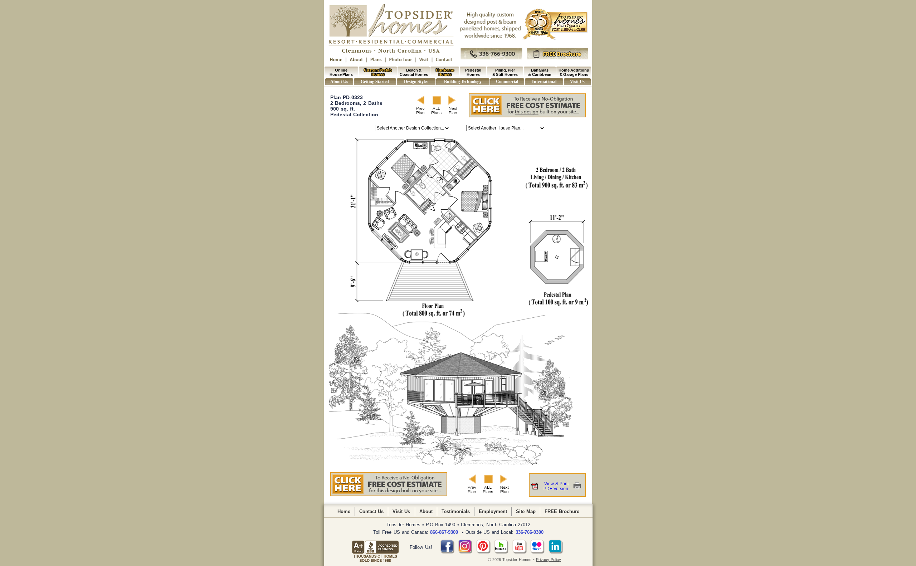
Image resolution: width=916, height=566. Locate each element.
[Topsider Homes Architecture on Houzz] (501, 552)
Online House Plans (341, 72)
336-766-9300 (530, 532)
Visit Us (577, 81)
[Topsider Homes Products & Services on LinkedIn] (556, 552)
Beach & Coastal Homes (414, 72)
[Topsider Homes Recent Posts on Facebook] (447, 552)
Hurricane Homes (445, 72)
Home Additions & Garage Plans (574, 72)
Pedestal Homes (473, 72)
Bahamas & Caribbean (539, 72)
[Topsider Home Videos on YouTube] (519, 552)
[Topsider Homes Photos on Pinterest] (483, 552)
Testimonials (456, 511)
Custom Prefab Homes (378, 72)
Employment (493, 511)
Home (343, 511)
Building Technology (462, 81)
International (544, 81)
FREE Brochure (562, 511)
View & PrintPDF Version (556, 486)
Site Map (526, 511)
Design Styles (416, 81)
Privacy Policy (548, 559)
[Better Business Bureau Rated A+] (375, 547)
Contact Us (371, 511)
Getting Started (375, 81)
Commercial (507, 81)
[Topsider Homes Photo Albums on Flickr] (537, 552)
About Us (339, 81)
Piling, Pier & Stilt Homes (505, 72)
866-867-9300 (444, 532)
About (426, 511)
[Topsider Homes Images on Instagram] (465, 552)
